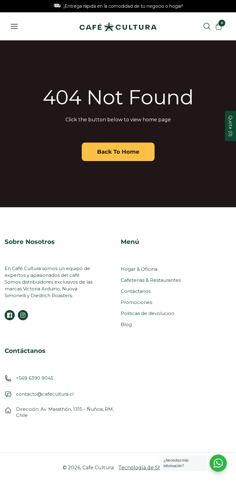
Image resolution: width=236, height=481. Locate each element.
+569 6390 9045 (34, 378)
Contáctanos (136, 291)
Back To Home (118, 151)
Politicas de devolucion (147, 313)
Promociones (136, 302)
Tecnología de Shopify (145, 468)
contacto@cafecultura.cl (44, 394)
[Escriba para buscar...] (206, 26)
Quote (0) (230, 125)
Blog (126, 324)
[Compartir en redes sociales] (10, 315)
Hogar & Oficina (139, 269)
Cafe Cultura (98, 468)
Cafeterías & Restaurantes (151, 280)
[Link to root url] (118, 26)
